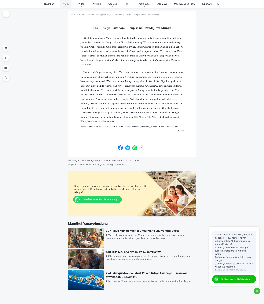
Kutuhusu (207, 3)
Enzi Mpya (161, 3)
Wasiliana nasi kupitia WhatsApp (235, 279)
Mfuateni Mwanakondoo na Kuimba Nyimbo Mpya (91, 14)
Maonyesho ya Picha (185, 3)
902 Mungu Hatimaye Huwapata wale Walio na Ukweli (110, 160)
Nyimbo (97, 3)
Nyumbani (49, 3)
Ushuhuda (144, 3)
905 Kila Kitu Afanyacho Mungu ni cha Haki (103, 164)
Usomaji (112, 3)
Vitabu (65, 3)
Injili (128, 3)
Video (81, 3)
